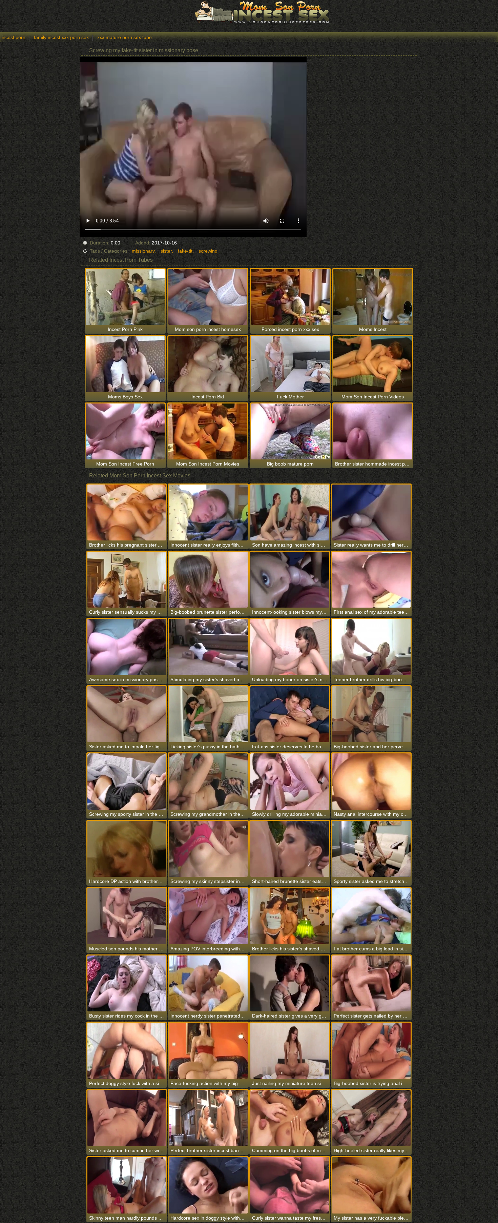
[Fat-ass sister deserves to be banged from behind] (289, 714)
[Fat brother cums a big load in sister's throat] (371, 916)
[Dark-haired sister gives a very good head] (289, 983)
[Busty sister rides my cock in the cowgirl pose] (126, 983)
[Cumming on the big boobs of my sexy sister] (289, 1118)
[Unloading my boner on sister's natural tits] (289, 647)
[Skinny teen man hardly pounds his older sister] (126, 1185)
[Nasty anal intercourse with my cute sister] (371, 781)
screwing (208, 251)
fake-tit (185, 251)
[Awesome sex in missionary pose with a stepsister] (126, 647)
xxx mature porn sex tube (124, 37)
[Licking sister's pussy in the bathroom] (208, 714)
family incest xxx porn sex (61, 37)
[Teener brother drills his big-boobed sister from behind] (371, 647)
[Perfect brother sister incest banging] (208, 1118)
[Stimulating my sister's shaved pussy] (208, 647)
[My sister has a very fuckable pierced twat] (371, 1185)
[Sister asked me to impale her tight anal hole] (126, 714)
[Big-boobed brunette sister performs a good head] (208, 580)
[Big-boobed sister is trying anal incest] (371, 1051)
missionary (143, 251)
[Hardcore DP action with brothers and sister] (126, 849)
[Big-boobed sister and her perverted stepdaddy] (371, 714)
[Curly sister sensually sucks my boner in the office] (126, 580)
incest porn (13, 37)
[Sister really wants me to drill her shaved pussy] (371, 512)
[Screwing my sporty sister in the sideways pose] (126, 781)
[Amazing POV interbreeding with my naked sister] (208, 916)
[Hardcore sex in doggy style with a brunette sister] (208, 1185)
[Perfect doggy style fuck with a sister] (126, 1051)
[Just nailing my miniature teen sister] (289, 1051)
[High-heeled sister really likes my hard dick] (371, 1118)
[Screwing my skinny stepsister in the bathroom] (208, 849)
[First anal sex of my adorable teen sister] (371, 580)
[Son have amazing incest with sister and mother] (289, 512)
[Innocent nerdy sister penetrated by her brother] (208, 983)
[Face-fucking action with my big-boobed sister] (208, 1051)
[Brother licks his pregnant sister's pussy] (126, 512)
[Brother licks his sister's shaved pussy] (289, 916)
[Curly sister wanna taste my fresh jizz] (289, 1185)
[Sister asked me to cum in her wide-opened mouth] (126, 1118)
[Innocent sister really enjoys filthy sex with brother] (208, 512)
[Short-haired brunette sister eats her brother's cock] (289, 849)
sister (166, 251)
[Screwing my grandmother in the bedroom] (208, 781)
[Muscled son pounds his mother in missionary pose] (126, 916)
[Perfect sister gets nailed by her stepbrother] (371, 983)
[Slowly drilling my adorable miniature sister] (289, 781)
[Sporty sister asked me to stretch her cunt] (371, 849)
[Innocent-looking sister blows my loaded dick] (289, 580)
